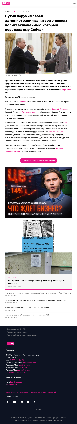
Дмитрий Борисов (59, 109)
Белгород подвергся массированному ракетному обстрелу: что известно (36, 281)
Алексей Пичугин (56, 132)
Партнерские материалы (15, 372)
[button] (74, 3)
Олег (65, 123)
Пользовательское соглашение (17, 332)
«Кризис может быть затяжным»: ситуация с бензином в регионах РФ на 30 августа (38, 293)
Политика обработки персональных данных (22, 335)
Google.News (12, 384)
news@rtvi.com (24, 365)
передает (66, 89)
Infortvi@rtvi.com (29, 362)
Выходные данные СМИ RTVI (16, 329)
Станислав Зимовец (30, 112)
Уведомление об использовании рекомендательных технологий (31, 392)
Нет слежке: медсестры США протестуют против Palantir (27, 308)
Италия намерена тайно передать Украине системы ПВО (27, 315)
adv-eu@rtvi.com (23, 370)
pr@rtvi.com (22, 367)
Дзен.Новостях (16, 382)
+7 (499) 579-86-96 (16, 360)
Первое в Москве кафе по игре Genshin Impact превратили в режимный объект (35, 300)
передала (24, 102)
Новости (9, 11)
